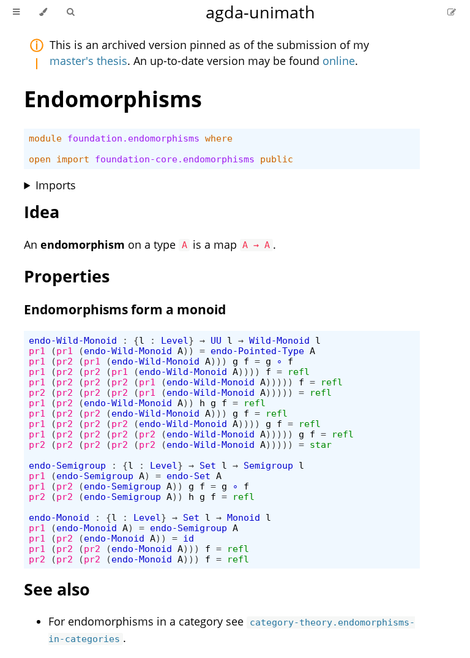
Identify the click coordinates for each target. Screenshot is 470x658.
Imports (55, 185)
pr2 (64, 361)
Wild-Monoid (279, 340)
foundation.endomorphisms (133, 138)
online (339, 60)
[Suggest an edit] (451, 12)
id (188, 538)
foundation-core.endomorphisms (175, 159)
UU (216, 340)
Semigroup (268, 465)
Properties (67, 276)
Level (174, 340)
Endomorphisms (113, 99)
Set (208, 465)
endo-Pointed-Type (257, 351)
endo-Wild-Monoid (73, 340)
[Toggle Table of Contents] (16, 12)
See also (57, 589)
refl (299, 371)
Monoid (243, 517)
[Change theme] (43, 12)
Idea (41, 211)
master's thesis (88, 60)
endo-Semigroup (67, 465)
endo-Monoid (59, 517)
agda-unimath (260, 12)
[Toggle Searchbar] (70, 12)
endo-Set (188, 476)
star (321, 444)
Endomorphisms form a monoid (125, 309)
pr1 (37, 351)
